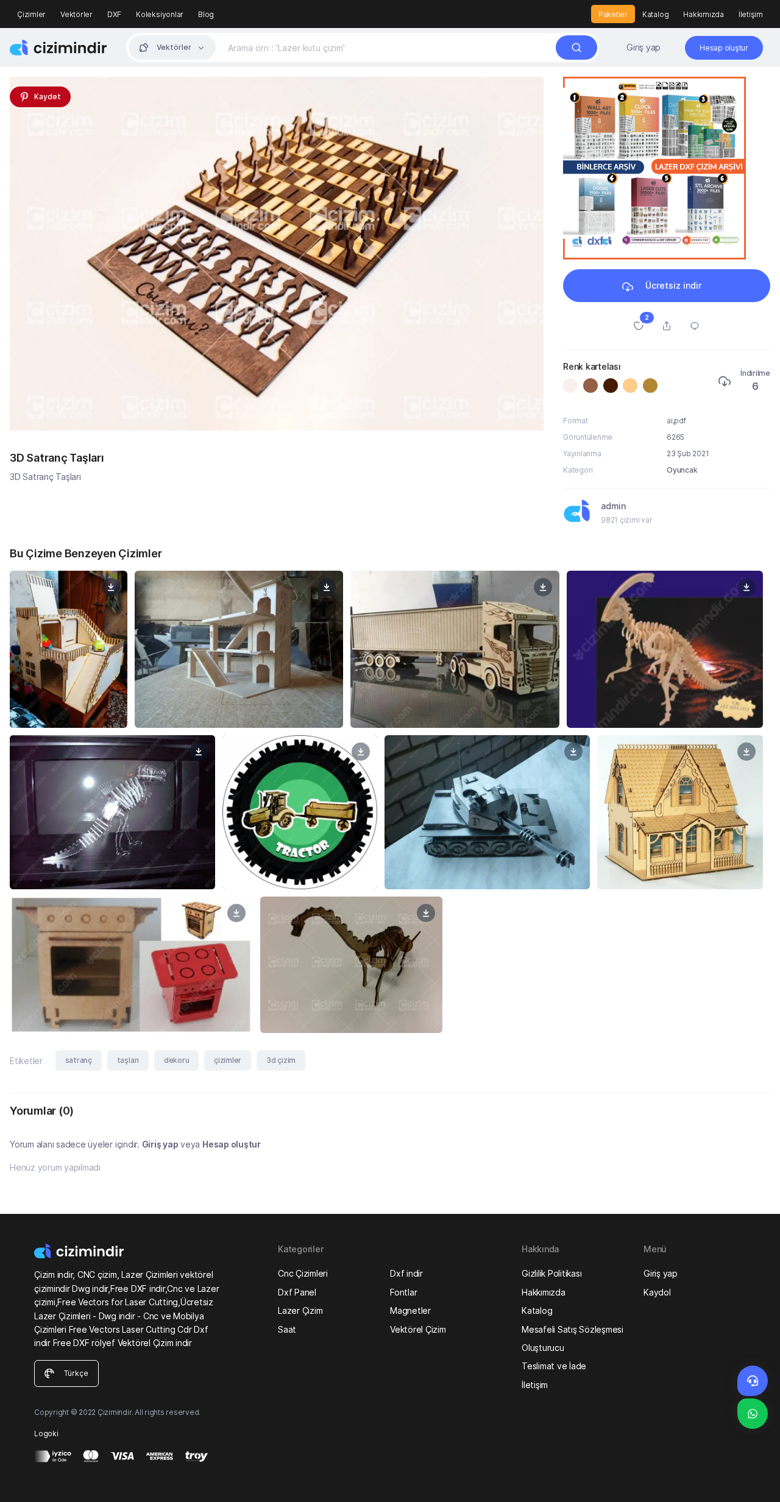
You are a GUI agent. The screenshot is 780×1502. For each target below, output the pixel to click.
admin (613, 506)
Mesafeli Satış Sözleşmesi (572, 1329)
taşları (128, 1060)
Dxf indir (406, 1273)
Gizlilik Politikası (551, 1273)
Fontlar (403, 1292)
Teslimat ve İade (554, 1366)
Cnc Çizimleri (303, 1273)
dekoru (177, 1060)
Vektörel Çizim (418, 1329)
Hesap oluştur (231, 1144)
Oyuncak (682, 469)
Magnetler (410, 1310)
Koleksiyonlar (159, 14)
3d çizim (281, 1060)
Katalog (655, 14)
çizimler (227, 1060)
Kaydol (657, 1292)
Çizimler (31, 14)
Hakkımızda (703, 14)
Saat (287, 1329)
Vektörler (76, 14)
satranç (78, 1060)
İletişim (751, 14)
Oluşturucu (543, 1347)
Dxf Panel (297, 1292)
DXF (114, 14)
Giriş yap (643, 47)
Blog (206, 14)
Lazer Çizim (300, 1310)
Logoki (46, 1433)
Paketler (613, 14)
